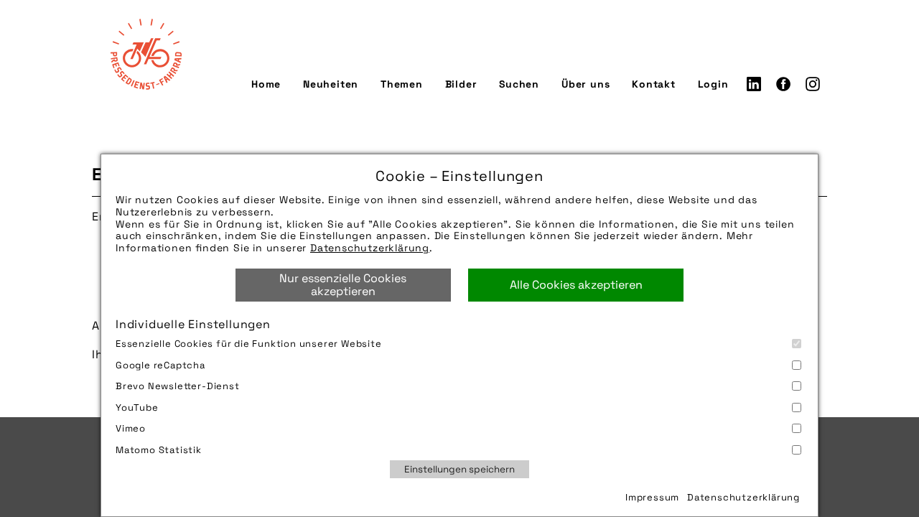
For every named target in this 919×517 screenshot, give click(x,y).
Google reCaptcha (160, 365)
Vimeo (131, 428)
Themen (402, 84)
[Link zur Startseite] (146, 54)
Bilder (461, 84)
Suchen (519, 84)
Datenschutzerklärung (369, 247)
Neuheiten (330, 84)
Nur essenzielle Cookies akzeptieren (342, 285)
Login (713, 84)
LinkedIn (754, 84)
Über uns (585, 84)
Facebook (783, 84)
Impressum (652, 497)
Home (266, 84)
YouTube (137, 407)
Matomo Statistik (159, 450)
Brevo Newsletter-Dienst (178, 386)
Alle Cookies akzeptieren (576, 284)
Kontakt (654, 84)
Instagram (813, 84)
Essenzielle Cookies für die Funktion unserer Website (249, 343)
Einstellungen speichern (459, 469)
